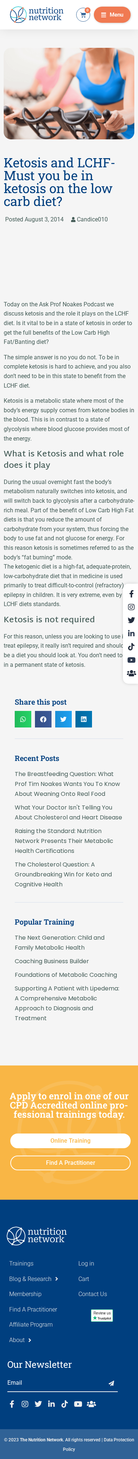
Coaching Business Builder (52, 961)
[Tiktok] (64, 1404)
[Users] (91, 1404)
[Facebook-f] (11, 1404)
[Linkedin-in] (51, 1404)
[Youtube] (78, 1404)
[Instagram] (25, 1404)
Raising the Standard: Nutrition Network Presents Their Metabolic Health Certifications (64, 841)
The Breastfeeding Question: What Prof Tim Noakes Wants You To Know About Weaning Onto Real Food (67, 784)
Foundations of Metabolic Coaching (66, 975)
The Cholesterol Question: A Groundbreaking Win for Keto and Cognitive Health (63, 874)
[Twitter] (38, 1404)
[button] (112, 15)
